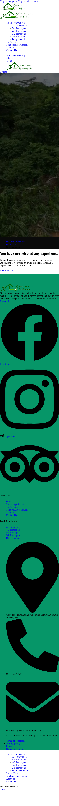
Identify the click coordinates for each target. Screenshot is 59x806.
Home (9, 501)
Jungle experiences (15, 504)
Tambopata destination (17, 509)
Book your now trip (15, 55)
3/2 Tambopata (19, 34)
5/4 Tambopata (19, 28)
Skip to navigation (9, 1)
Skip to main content (28, 1)
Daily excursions (20, 39)
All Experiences (19, 25)
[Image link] (16, 290)
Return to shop (7, 270)
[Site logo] (13, 9)
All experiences (13, 527)
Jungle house (12, 507)
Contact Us (11, 515)
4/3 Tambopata (19, 31)
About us (10, 512)
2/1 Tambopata (19, 36)
